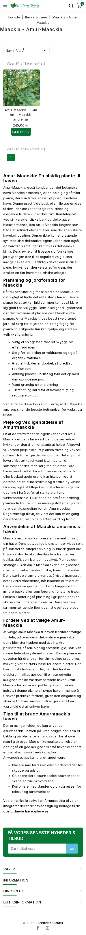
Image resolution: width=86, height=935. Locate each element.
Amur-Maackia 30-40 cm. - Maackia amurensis (21, 114)
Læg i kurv (21, 132)
